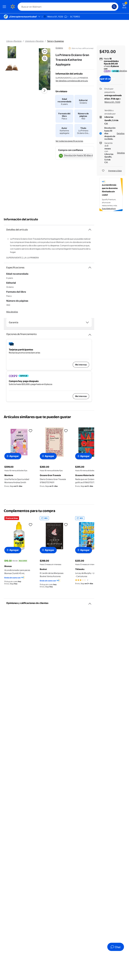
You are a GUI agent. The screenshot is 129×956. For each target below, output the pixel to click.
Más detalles (12, 311)
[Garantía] (87, 322)
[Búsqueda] (114, 6)
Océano (59, 48)
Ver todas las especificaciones (69, 141)
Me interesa (81, 364)
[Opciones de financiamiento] (90, 333)
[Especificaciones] (90, 267)
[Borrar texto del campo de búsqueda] (110, 7)
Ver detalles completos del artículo (72, 80)
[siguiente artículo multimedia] (44, 90)
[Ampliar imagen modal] (45, 58)
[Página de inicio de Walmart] (12, 6)
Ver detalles (121, 70)
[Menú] (5, 6)
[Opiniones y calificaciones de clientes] (90, 602)
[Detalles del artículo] (90, 229)
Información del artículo (21, 219)
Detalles (120, 133)
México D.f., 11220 (112, 102)
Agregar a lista (115, 170)
